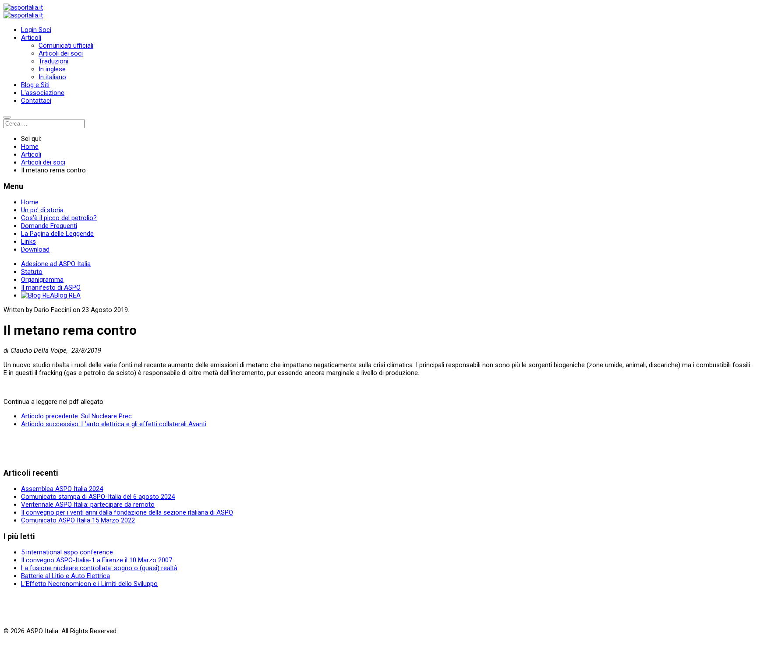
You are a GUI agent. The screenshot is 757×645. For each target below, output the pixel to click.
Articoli (31, 38)
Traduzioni (53, 61)
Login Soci (36, 30)
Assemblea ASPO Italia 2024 (62, 489)
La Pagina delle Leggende (57, 234)
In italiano (52, 77)
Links (28, 241)
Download (35, 249)
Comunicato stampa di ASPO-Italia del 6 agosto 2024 (98, 497)
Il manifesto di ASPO (51, 287)
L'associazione (42, 93)
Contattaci (36, 101)
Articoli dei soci (61, 53)
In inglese (52, 69)
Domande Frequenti (49, 226)
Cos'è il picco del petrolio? (59, 218)
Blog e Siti (35, 85)
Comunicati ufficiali (66, 45)
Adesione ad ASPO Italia (56, 264)
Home (30, 202)
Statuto (31, 272)
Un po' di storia (42, 210)
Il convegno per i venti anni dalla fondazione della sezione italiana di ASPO (127, 512)
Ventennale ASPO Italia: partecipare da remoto (88, 504)
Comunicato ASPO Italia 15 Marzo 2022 (78, 520)
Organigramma (42, 280)
